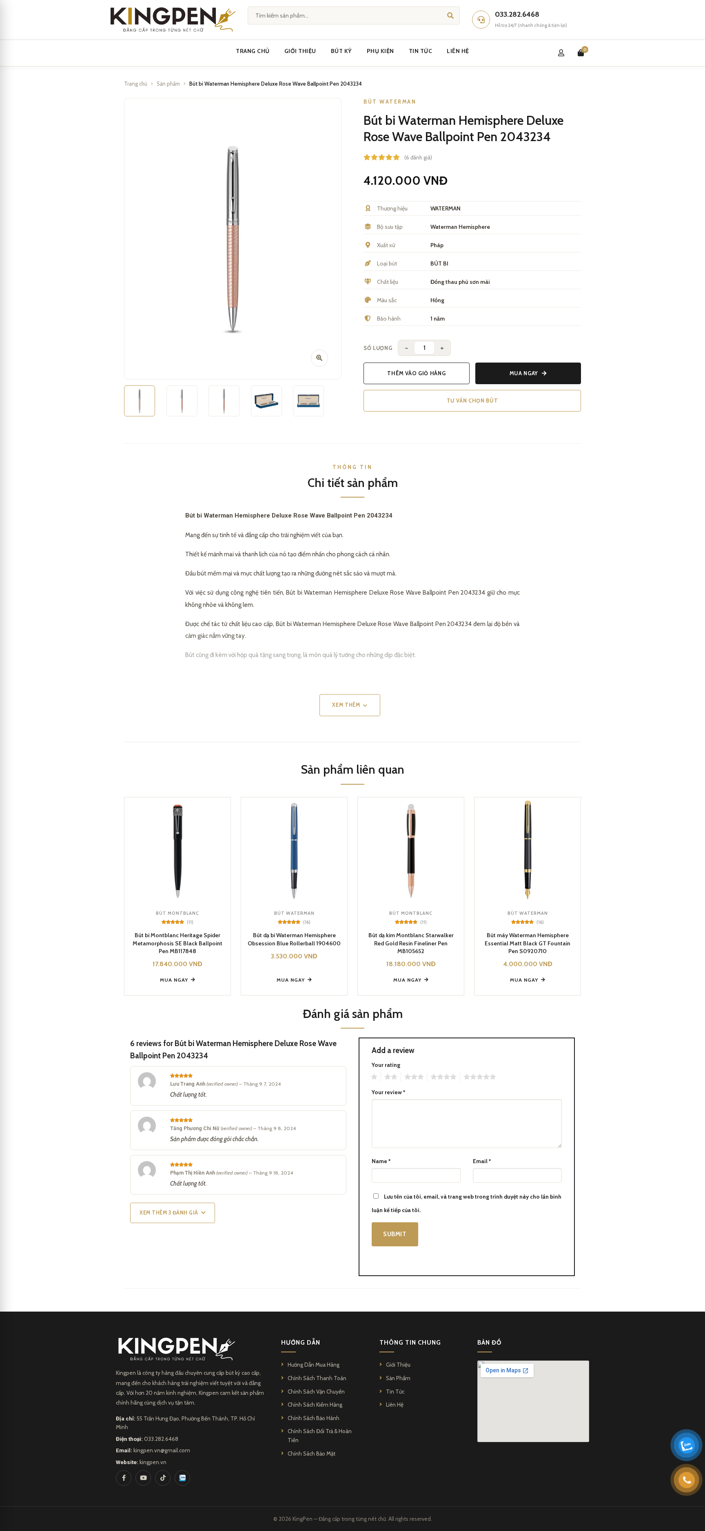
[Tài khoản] (561, 53)
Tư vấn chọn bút (472, 400)
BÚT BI (374, 101)
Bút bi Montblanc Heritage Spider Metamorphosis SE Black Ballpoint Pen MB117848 (177, 943)
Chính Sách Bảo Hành (313, 1418)
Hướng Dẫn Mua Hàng (313, 1364)
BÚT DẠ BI (378, 120)
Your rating (386, 1065)
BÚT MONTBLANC (271, 120)
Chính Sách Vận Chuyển (316, 1391)
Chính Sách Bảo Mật (311, 1453)
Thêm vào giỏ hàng (416, 373)
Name (381, 1161)
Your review (388, 1092)
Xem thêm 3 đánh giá (169, 1213)
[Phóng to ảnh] (319, 358)
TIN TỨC (420, 51)
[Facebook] (123, 1478)
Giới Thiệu (398, 1364)
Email (482, 1161)
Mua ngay (524, 373)
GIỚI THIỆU (300, 51)
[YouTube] (143, 1478)
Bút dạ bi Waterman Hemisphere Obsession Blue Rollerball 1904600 (294, 939)
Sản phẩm (168, 83)
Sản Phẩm (398, 1378)
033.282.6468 (161, 1439)
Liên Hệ (394, 1404)
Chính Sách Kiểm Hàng (315, 1404)
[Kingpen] (171, 19)
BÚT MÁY (377, 139)
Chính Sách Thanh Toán (317, 1378)
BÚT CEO (260, 158)
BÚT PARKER (264, 101)
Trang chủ (135, 83)
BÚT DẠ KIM (380, 158)
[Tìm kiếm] (450, 15)
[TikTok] (163, 1478)
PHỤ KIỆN (380, 51)
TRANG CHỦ (253, 51)
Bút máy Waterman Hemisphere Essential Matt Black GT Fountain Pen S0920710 (527, 943)
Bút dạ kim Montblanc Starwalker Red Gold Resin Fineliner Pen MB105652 (411, 943)
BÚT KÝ (341, 51)
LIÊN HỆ (458, 51)
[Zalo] (182, 1478)
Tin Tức (395, 1391)
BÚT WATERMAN (270, 139)
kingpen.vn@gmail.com (161, 1450)
